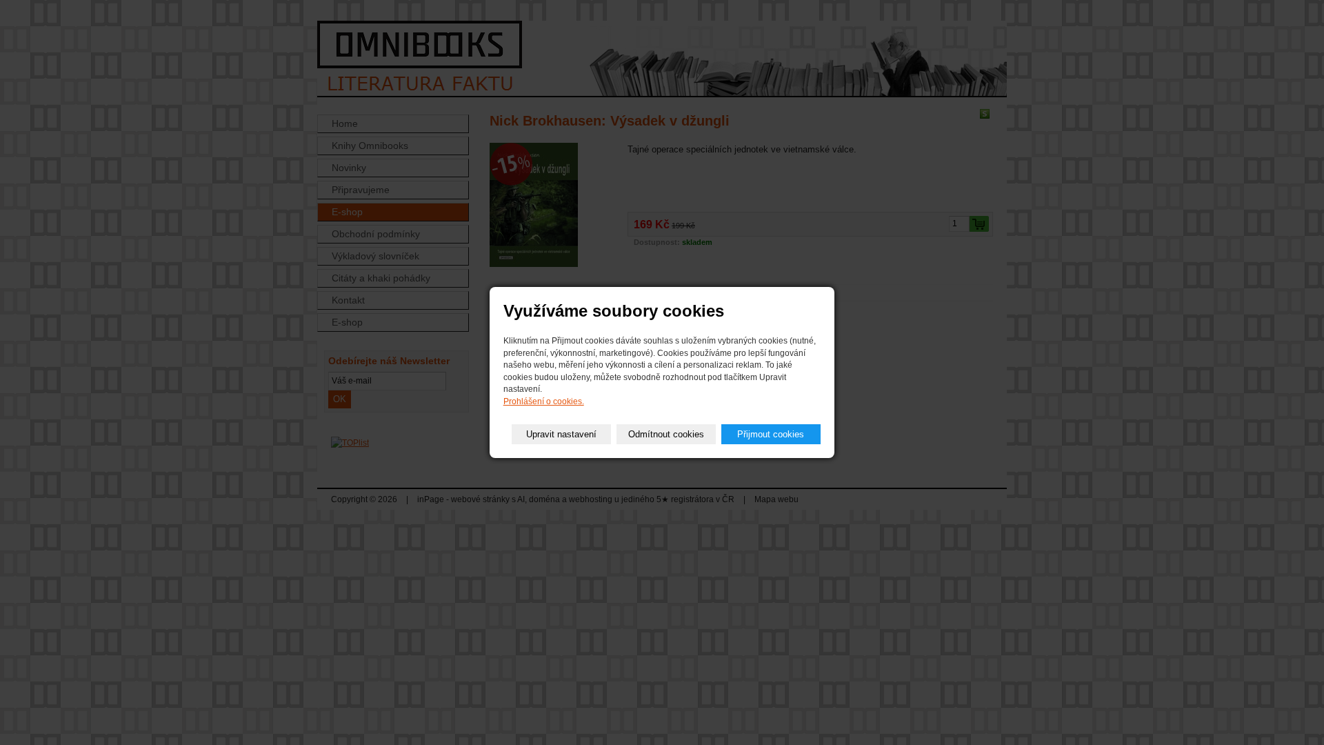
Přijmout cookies (770, 434)
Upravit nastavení (561, 434)
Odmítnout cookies (666, 434)
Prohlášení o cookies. (543, 401)
